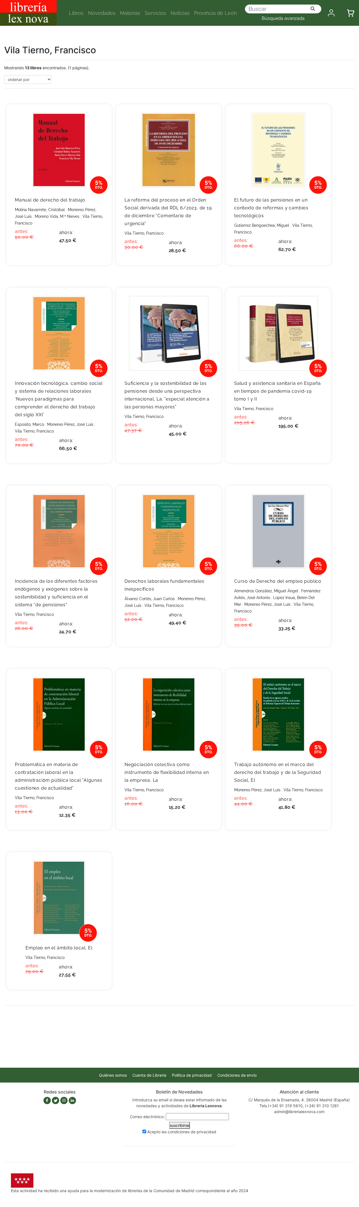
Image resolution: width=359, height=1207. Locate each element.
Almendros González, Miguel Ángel (266, 591)
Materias (130, 13)
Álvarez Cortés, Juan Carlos (150, 598)
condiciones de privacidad (192, 1131)
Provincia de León (215, 13)
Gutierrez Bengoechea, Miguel (261, 225)
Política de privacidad (192, 1075)
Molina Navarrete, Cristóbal (40, 209)
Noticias (180, 13)
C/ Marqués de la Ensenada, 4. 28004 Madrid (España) (299, 1099)
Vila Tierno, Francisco (144, 233)
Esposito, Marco (29, 424)
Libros (76, 13)
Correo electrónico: (147, 1116)
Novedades (102, 13)
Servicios (155, 13)
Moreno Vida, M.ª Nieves (57, 216)
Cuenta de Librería (149, 1075)
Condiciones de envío (237, 1075)
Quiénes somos (113, 1075)
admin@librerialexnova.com (299, 1111)
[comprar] (99, 117)
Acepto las (181, 1131)
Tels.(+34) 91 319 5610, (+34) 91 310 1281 (299, 1105)
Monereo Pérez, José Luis (70, 424)
